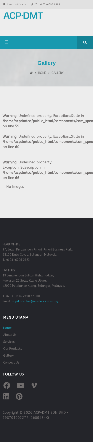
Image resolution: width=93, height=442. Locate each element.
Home (42, 73)
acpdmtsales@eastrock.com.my (35, 301)
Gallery (8, 355)
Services (9, 342)
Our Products (12, 349)
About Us (9, 335)
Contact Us (11, 362)
